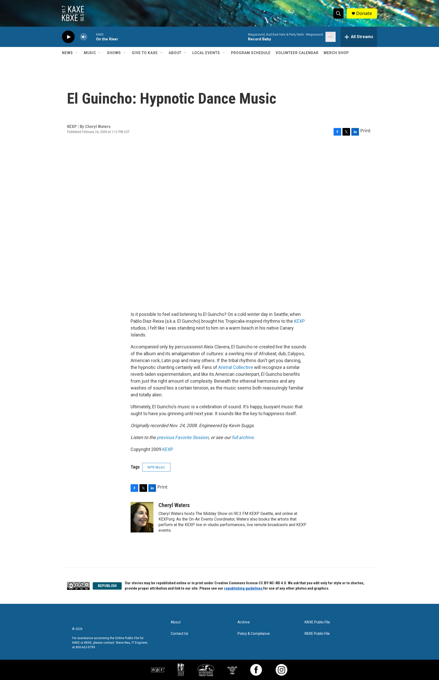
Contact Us (179, 634)
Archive (244, 622)
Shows (114, 53)
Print (365, 130)
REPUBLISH (107, 586)
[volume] (83, 37)
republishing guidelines (243, 588)
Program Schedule (251, 53)
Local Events (206, 53)
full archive (243, 437)
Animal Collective (235, 367)
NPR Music (156, 467)
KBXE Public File (317, 634)
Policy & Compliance (254, 634)
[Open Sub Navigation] (77, 53)
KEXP (299, 321)
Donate (364, 13)
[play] (68, 37)
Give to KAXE (145, 53)
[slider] (91, 36)
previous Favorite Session (183, 437)
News (67, 53)
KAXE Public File (317, 622)
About (175, 53)
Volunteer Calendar (297, 53)
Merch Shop (336, 53)
